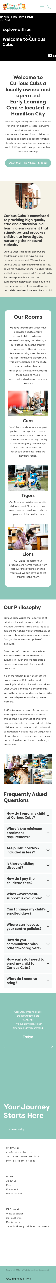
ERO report (12, 1209)
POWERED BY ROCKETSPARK (18, 1278)
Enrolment (12, 1189)
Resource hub (14, 1193)
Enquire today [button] (16, 1129)
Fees (9, 1185)
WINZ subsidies (14, 1213)
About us (11, 1180)
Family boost (13, 1222)
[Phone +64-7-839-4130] (49, 6)
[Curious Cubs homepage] (20, 6)
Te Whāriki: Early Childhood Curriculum (27, 1226)
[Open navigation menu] (42, 6)
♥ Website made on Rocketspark (35, 1270)
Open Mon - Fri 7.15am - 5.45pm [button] (28, 163)
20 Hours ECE (13, 1217)
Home (9, 1176)
